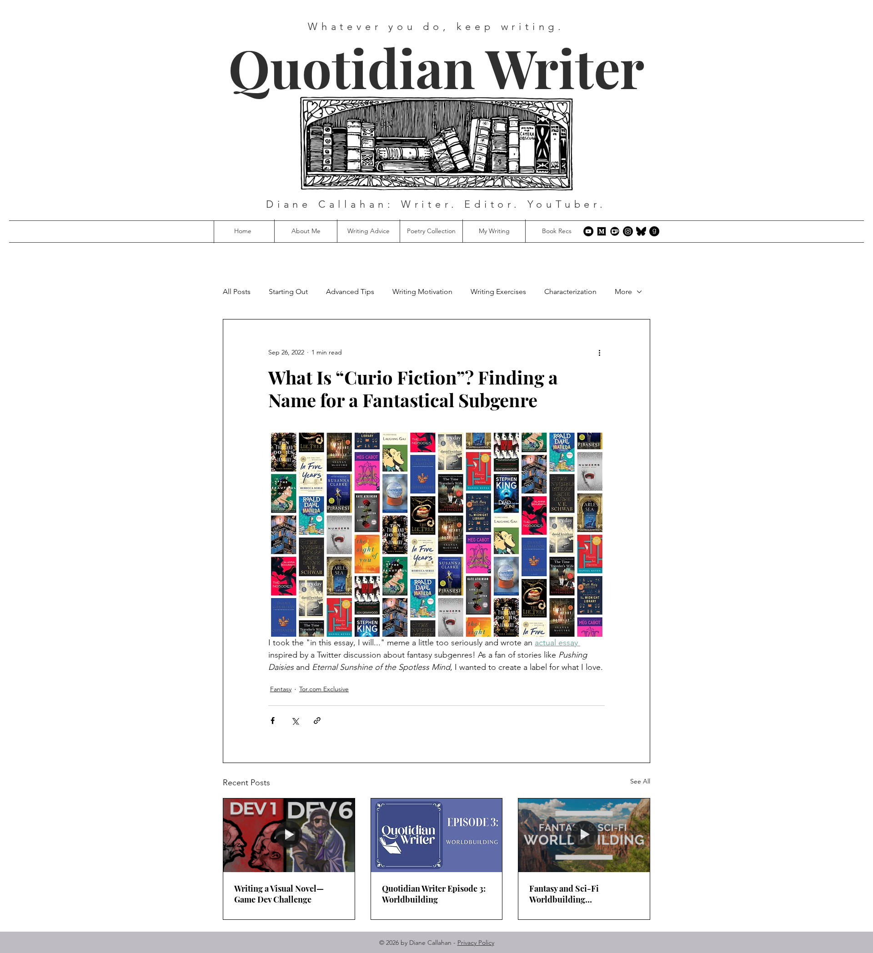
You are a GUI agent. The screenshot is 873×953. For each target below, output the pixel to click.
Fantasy (280, 689)
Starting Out (288, 291)
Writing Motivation (422, 291)
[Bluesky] (641, 231)
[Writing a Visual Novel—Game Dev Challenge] (289, 835)
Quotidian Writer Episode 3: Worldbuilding (434, 894)
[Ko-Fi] (615, 231)
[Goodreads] (654, 231)
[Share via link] (317, 720)
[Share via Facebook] (272, 720)
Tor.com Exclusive (324, 689)
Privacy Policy (475, 942)
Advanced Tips (350, 291)
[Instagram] (628, 231)
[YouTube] (588, 231)
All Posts (237, 291)
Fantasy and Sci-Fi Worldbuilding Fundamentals (564, 894)
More (623, 291)
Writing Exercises (498, 291)
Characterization (570, 291)
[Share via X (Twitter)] (295, 720)
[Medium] (602, 231)
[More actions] (599, 352)
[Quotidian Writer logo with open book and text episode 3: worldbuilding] (436, 835)
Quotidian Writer (436, 67)
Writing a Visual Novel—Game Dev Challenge (279, 894)
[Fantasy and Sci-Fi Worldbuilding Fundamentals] (584, 835)
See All (640, 781)
